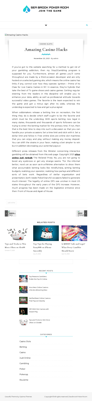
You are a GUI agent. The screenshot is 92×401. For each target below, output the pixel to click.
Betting (23, 347)
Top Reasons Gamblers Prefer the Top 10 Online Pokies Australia (38, 278)
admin (55, 58)
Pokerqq (24, 374)
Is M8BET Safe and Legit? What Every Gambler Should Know (73, 247)
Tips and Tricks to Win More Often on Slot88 (39, 321)
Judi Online (25, 358)
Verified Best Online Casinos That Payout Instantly (39, 299)
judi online (11, 202)
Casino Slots (46, 44)
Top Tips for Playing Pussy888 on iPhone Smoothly (42, 247)
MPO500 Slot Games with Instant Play (39, 310)
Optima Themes (25, 397)
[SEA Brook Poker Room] (46, 9)
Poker (22, 369)
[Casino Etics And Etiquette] (10, 213)
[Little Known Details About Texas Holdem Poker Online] (81, 213)
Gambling (24, 363)
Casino (23, 352)
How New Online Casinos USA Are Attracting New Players (38, 288)
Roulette (24, 380)
